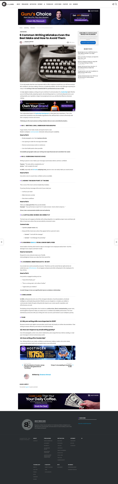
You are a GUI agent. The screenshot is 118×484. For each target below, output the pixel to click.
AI (44, 4)
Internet (40, 4)
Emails (33, 242)
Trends (35, 472)
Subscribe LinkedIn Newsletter (88, 42)
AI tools (35, 169)
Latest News (58, 4)
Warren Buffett (61, 460)
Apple (34, 474)
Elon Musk (60, 443)
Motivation (33, 4)
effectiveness (33, 268)
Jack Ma (59, 445)
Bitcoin (72, 443)
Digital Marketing (48, 440)
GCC (70, 4)
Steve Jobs (60, 455)
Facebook (73, 445)
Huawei (35, 479)
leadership (64, 92)
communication (34, 132)
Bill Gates (60, 440)
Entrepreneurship (72, 467)
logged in (27, 387)
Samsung (35, 476)
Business (75, 4)
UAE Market (46, 443)
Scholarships (48, 472)
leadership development (42, 113)
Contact (35, 440)
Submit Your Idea (49, 467)
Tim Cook (60, 457)
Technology (49, 4)
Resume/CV (46, 445)
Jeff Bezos (60, 448)
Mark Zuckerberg (62, 450)
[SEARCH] (116, 4)
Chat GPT (35, 469)
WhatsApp (73, 440)
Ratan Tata (60, 452)
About (18, 4)
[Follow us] (113, 4)
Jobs (46, 469)
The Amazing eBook (47, 448)
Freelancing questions (47, 452)
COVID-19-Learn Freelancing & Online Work (47, 456)
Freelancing (25, 4)
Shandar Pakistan (72, 469)
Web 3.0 (35, 467)
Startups (65, 4)
